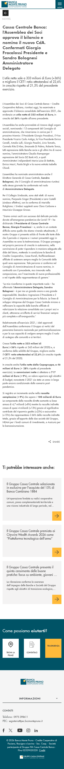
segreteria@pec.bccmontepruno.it (25, 721)
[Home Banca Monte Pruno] (14, 4)
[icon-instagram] (28, 730)
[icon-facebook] (4, 730)
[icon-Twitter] (11, 730)
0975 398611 (21, 716)
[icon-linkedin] (36, 730)
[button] (59, 4)
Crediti (42, 750)
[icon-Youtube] (20, 730)
